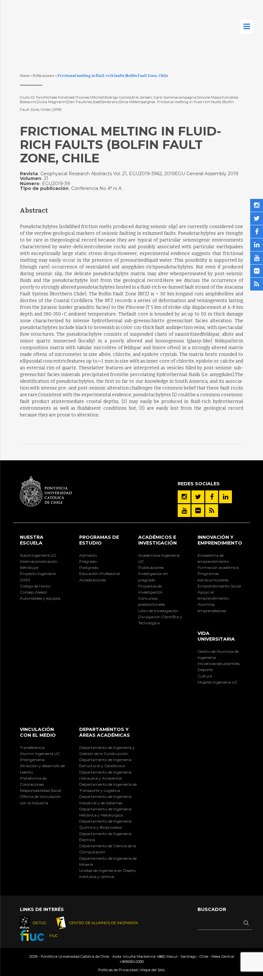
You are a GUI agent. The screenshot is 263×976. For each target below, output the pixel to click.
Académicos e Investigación (157, 540)
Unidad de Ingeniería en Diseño (107, 870)
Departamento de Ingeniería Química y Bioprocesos (105, 824)
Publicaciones (44, 76)
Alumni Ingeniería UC (40, 753)
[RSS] (211, 510)
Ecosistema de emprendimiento (213, 558)
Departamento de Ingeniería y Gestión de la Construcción (107, 750)
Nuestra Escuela (31, 540)
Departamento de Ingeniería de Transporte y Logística (108, 787)
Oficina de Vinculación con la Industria (40, 799)
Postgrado (88, 567)
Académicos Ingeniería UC (159, 558)
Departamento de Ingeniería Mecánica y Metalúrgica (105, 812)
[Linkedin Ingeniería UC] (225, 496)
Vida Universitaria (216, 636)
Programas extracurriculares (213, 576)
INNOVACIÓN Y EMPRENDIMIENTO (220, 540)
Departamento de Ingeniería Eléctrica (105, 836)
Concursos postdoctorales (151, 601)
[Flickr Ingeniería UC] (197, 510)
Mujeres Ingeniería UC (218, 682)
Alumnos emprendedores (212, 607)
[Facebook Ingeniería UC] (211, 496)
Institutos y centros (96, 876)
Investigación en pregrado (153, 576)
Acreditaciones (92, 580)
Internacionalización (38, 561)
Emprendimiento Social (219, 586)
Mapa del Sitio (152, 970)
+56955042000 (131, 961)
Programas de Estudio (99, 540)
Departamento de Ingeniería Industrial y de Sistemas (105, 799)
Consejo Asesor (33, 592)
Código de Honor (35, 586)
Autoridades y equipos (40, 598)
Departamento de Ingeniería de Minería (108, 861)
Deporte (205, 669)
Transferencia (32, 747)
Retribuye (29, 567)
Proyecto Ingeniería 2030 (38, 576)
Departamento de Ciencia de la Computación (107, 848)
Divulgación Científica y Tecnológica (160, 619)
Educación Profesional (99, 573)
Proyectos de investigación (150, 589)
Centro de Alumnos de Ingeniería (218, 654)
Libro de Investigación (158, 610)
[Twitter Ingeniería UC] (197, 496)
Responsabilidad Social (40, 790)
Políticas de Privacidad (118, 970)
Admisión (88, 555)
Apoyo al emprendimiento (213, 595)
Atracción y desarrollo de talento (42, 768)
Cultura (205, 676)
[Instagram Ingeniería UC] (184, 496)
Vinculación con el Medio (38, 732)
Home (25, 76)
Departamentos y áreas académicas (104, 732)
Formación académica (218, 567)
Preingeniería (32, 759)
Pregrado (88, 561)
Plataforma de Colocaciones (33, 781)
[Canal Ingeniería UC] (184, 510)
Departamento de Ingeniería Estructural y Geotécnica (105, 762)
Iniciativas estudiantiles (219, 663)
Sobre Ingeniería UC (38, 555)
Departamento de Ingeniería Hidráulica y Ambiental (105, 775)
